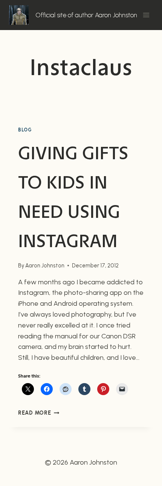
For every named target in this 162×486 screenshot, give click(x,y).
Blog (25, 130)
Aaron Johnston (44, 265)
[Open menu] (146, 15)
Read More (38, 412)
